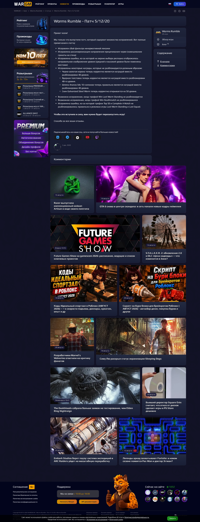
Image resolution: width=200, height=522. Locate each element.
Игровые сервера (91, 512)
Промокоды (78, 4)
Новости (64, 4)
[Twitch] (97, 137)
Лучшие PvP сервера (107, 514)
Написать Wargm (67, 502)
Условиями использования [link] (97, 519)
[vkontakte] (58, 137)
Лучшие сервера (106, 512)
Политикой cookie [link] (116, 519)
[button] (170, 4)
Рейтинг (39, 4)
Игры (121, 4)
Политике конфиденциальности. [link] (136, 517)
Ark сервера (134, 512)
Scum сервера (120, 512)
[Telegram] (67, 137)
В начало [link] (165, 61)
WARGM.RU (31, 512)
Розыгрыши (94, 4)
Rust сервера (120, 514)
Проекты (52, 4)
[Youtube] (87, 137)
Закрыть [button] (172, 518)
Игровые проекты (92, 514)
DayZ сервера (134, 514)
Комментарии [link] (167, 65)
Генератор (109, 4)
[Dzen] (77, 137)
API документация (88, 502)
